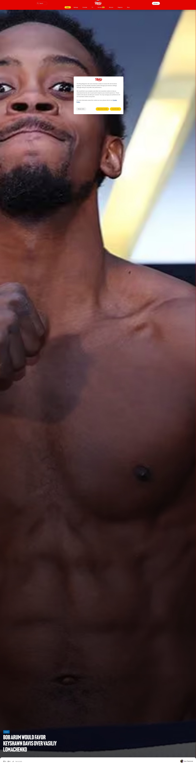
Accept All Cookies (115, 108)
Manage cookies (81, 108)
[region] (98, 95)
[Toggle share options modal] (13, 761)
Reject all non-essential (102, 108)
